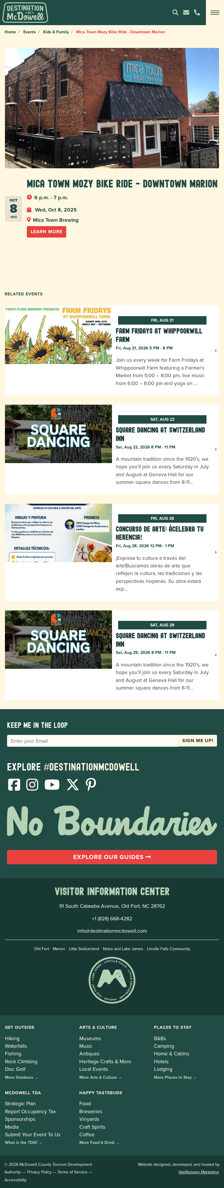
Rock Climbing (21, 1061)
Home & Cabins (171, 1053)
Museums (90, 1038)
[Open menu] (215, 12)
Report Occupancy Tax (30, 1111)
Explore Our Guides (109, 857)
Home (10, 32)
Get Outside (19, 1027)
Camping (164, 1046)
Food (85, 1103)
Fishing (13, 1053)
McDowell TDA (23, 1093)
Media (12, 1126)
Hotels (161, 1061)
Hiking (12, 1038)
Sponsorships (20, 1119)
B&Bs (160, 1038)
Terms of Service (72, 1172)
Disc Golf (15, 1069)
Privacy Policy (39, 1172)
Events (29, 32)
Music (85, 1046)
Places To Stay (173, 1027)
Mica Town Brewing (55, 220)
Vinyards (89, 1119)
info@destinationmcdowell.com (112, 930)
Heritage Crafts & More (105, 1061)
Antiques (89, 1053)
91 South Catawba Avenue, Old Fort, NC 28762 (112, 906)
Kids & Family (56, 32)
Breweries (90, 1111)
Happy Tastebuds (101, 1093)
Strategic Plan (20, 1103)
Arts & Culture (98, 1027)
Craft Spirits (92, 1126)
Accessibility (15, 1180)
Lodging (163, 1069)
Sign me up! (197, 740)
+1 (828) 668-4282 (112, 918)
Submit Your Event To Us (32, 1134)
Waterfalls (16, 1046)
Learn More (46, 231)
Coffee (86, 1134)
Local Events (93, 1069)
